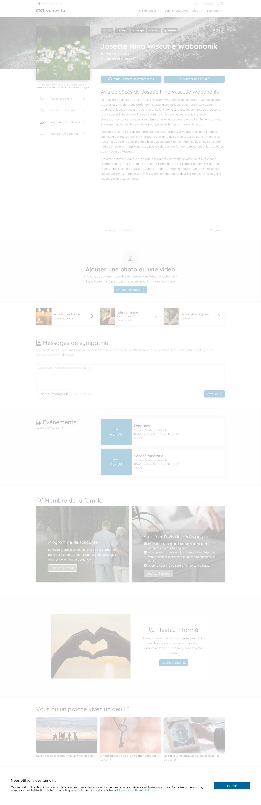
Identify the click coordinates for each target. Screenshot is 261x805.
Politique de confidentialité (131, 790)
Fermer (232, 785)
